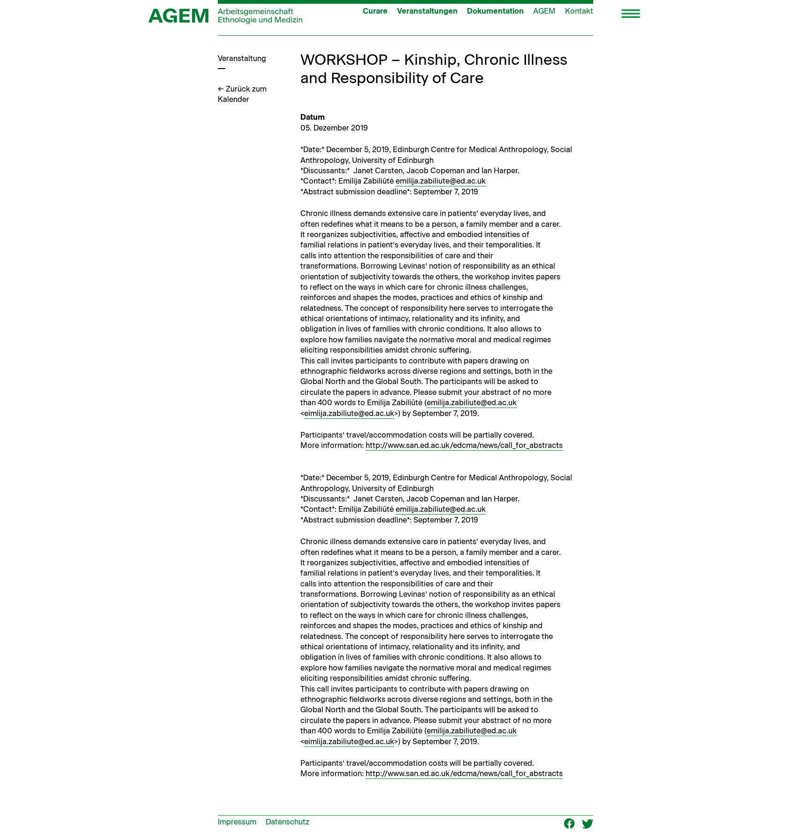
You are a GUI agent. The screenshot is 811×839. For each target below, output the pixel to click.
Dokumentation (495, 11)
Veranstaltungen (427, 11)
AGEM (544, 11)
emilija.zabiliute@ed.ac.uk (441, 181)
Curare (375, 11)
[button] (630, 14)
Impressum (237, 821)
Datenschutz (287, 821)
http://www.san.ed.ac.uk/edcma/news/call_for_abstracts (464, 445)
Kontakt (579, 11)
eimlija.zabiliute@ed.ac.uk (349, 413)
